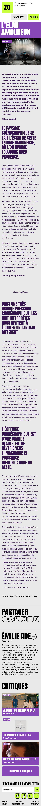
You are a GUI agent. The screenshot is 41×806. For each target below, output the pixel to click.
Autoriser (34, 17)
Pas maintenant (19, 17)
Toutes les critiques (20, 771)
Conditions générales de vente (18, 803)
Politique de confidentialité (34, 803)
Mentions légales (4, 803)
